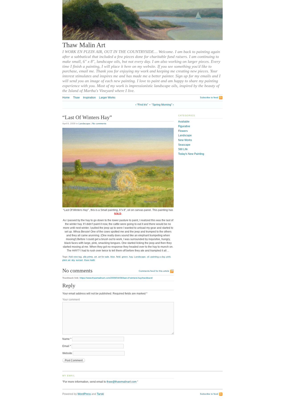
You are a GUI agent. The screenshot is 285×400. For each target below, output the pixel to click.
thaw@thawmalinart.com (122, 381)
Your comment (71, 299)
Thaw (76, 97)
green (125, 256)
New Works (185, 140)
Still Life (183, 149)
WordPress (84, 394)
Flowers (183, 131)
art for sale (103, 256)
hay (131, 256)
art (95, 256)
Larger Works (107, 97)
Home (66, 97)
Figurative (184, 126)
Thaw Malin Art (83, 45)
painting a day (158, 256)
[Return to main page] (142, 39)
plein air (66, 260)
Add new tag (75, 256)
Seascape (184, 144)
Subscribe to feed (209, 97)
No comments (99, 123)
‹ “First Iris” (141, 104)
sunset (79, 260)
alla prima (88, 256)
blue (112, 256)
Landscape (84, 123)
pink (168, 256)
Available (183, 121)
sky (73, 260)
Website (67, 353)
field (118, 256)
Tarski (100, 394)
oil (148, 256)
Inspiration (89, 97)
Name (66, 339)
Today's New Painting (191, 153)
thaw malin (89, 260)
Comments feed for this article (154, 271)
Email (66, 346)
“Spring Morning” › (163, 104)
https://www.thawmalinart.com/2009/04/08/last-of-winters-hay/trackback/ (116, 278)
